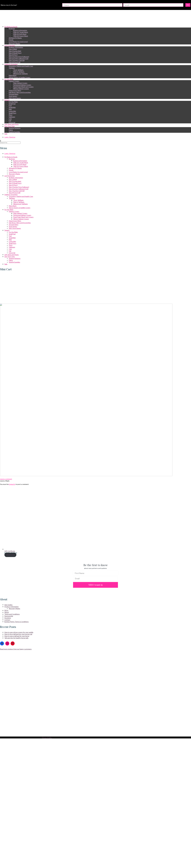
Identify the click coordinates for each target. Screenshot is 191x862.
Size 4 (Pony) (13, 55)
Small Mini (12, 107)
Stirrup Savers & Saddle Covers (19, 77)
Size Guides (8, 605)
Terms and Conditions (12, 614)
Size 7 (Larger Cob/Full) (17, 60)
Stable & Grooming (10, 64)
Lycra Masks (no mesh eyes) (18, 42)
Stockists (7, 618)
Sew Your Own (9, 126)
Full (10, 120)
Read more (10, 555)
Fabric (11, 130)
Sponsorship (8, 616)
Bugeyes (12, 28)
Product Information (11, 607)
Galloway (12, 117)
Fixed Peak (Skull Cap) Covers (23, 87)
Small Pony (12, 113)
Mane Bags (12, 75)
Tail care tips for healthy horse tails (16, 638)
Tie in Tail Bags (18, 70)
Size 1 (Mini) (13, 49)
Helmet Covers (14, 81)
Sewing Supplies (14, 132)
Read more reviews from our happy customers (16, 649)
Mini (10, 109)
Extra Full (12, 122)
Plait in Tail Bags (18, 72)
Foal (10, 105)
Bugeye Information (20, 30)
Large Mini (12, 111)
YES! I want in (95, 584)
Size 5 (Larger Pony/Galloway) (19, 57)
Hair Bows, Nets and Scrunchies (20, 92)
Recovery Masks (14, 43)
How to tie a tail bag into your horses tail (18, 634)
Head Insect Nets (15, 90)
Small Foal (12, 104)
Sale (5, 134)
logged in (12, 484)
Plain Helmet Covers (20, 83)
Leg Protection (9, 45)
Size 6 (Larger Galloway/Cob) (18, 58)
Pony (10, 115)
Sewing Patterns (14, 128)
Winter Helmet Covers (21, 89)
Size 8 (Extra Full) (14, 62)
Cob (10, 119)
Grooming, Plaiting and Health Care (21, 66)
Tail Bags (12, 68)
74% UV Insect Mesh (20, 36)
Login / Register (9, 137)
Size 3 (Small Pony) (15, 53)
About (6, 612)
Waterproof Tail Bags (20, 74)
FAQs (6, 610)
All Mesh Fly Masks (15, 38)
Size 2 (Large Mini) (15, 51)
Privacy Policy (47, 737)
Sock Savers (13, 96)
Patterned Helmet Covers (22, 85)
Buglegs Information (16, 47)
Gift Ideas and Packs (11, 124)
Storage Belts (13, 94)
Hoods (11, 40)
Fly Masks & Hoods (10, 27)
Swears (7, 100)
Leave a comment (6, 479)
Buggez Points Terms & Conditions (16, 622)
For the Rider (8, 79)
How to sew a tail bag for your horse (16, 636)
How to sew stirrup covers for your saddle (18, 632)
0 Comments (4, 301)
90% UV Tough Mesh (20, 32)
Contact (7, 620)
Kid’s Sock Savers (15, 98)
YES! (187, 5)
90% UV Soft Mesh (19, 34)
